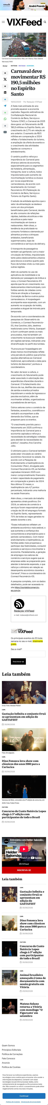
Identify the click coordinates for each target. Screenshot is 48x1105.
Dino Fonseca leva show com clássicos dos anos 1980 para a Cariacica (21, 764)
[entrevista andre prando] (24, 1)
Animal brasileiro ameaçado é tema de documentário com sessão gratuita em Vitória (33, 981)
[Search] (45, 22)
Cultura (5, 807)
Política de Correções (12, 1054)
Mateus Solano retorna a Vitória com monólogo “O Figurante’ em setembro (31, 1010)
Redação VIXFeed (34, 102)
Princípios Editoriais (11, 1050)
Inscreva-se (24, 870)
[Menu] (3, 22)
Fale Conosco (8, 1058)
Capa (3, 709)
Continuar (24, 1096)
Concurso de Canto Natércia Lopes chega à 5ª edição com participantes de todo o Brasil (24, 814)
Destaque (22, 65)
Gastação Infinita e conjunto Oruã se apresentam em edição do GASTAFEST (24, 716)
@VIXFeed (24, 864)
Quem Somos (8, 1045)
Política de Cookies (13, 1102)
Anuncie (6, 1062)
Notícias (14, 65)
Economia (30, 65)
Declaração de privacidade (31, 1102)
